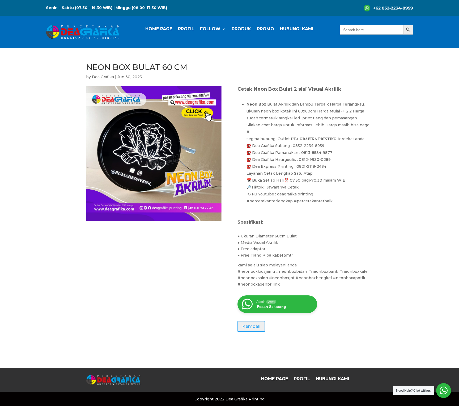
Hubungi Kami (296, 29)
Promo (265, 29)
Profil (186, 29)
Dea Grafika (103, 76)
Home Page (158, 29)
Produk (241, 29)
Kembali (251, 326)
